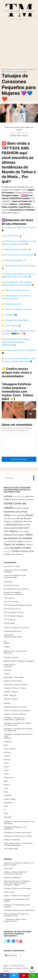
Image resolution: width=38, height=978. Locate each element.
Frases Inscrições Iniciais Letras (16, 627)
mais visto (23, 528)
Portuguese (12, 955)
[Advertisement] (19, 44)
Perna (6, 813)
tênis (28, 547)
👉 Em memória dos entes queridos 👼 (19, 255)
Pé (5, 810)
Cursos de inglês (10, 577)
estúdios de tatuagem (12, 592)
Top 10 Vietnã (9, 623)
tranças (24, 551)
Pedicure (8, 535)
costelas (7, 756)
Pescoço (7, 759)
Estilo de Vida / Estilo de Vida (15, 651)
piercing (7, 703)
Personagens (19, 535)
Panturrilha (8, 802)
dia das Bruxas (23, 518)
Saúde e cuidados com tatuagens (17, 710)
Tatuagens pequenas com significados (19, 910)
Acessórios (8, 666)
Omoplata (7, 795)
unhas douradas (16, 554)
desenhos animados (26, 499)
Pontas (16, 551)
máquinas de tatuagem (13, 637)
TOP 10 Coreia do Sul (12, 609)
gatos (14, 518)
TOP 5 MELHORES (11, 849)
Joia (5, 641)
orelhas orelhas (10, 799)
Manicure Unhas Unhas (13, 681)
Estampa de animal (19, 496)
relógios (7, 646)
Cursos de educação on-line (15, 575)
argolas (7, 643)
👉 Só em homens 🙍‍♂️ (11, 325)
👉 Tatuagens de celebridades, (15, 320)
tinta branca (8, 551)
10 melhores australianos (13, 594)
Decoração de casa (11, 585)
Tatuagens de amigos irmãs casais (17, 832)
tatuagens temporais (12, 839)
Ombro (6, 770)
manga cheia (9, 777)
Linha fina (27, 521)
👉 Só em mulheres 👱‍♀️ (12, 236)
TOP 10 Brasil (9, 598)
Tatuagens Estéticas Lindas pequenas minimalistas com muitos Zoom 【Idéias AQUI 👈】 (17, 391)
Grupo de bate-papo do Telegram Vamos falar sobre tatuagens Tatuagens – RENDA (17, 883)
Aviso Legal (8, 868)
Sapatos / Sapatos (11, 692)
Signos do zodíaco (14, 544)
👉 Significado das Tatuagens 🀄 (16, 249)
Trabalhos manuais (11, 657)
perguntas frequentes (12, 877)
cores (8, 503)
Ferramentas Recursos (12, 631)
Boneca (7, 785)
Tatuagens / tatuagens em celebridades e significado (14, 718)
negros (13, 531)
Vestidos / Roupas (11, 699)
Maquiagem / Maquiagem (14, 677)
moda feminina (9, 664)
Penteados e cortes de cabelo (15, 684)
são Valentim (27, 541)
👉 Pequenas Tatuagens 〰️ (14, 260)
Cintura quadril (10, 749)
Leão (12, 521)
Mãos (6, 781)
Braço (6, 745)
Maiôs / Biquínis (10, 695)
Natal (6, 531)
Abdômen (7, 738)
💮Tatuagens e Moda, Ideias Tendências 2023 (15, 920)
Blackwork (14, 499)
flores (29, 515)
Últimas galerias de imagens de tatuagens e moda (16, 915)
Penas (6, 541)
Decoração (8, 582)
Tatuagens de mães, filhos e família (18, 836)
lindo (6, 499)
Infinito (7, 521)
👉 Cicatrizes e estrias (11, 304)
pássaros (29, 496)
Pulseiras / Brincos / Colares (15, 688)
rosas (19, 541)
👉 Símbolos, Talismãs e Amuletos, (17, 309)
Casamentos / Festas (12, 566)
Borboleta (12, 524)
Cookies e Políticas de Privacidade (17, 888)
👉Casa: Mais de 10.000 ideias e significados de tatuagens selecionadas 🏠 (16, 342)
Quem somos (9, 892)
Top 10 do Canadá (11, 601)
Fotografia (8, 653)
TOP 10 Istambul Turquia (13, 612)
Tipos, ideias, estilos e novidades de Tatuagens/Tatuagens (18, 844)
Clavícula (7, 752)
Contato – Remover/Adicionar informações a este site (15, 873)
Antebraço (8, 741)
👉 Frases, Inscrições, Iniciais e (15, 290)
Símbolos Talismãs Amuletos (15, 714)
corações (17, 72)
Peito (6, 806)
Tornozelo (8, 817)
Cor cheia (7, 518)
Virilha (6, 774)
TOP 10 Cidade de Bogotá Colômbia (18, 605)
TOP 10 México (10, 619)
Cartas (18, 521)
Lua (5, 525)
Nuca (6, 792)
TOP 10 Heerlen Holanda (13, 616)
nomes (26, 531)
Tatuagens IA (17, 547)
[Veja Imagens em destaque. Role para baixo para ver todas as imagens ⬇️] (19, 113)
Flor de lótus (19, 515)
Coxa (6, 788)
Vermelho (12, 541)
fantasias (7, 670)
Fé (12, 515)
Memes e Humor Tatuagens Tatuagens (19, 661)
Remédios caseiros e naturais (15, 707)
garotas (20, 531)
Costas (6, 767)
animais (8, 496)
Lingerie (7, 674)
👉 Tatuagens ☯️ (9, 315)
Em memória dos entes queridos (16, 589)
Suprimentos (9, 635)
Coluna (17, 508)
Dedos (6, 763)
